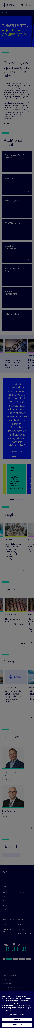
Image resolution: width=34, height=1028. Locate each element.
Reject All (17, 1019)
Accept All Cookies (17, 1024)
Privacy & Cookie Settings (17, 1014)
